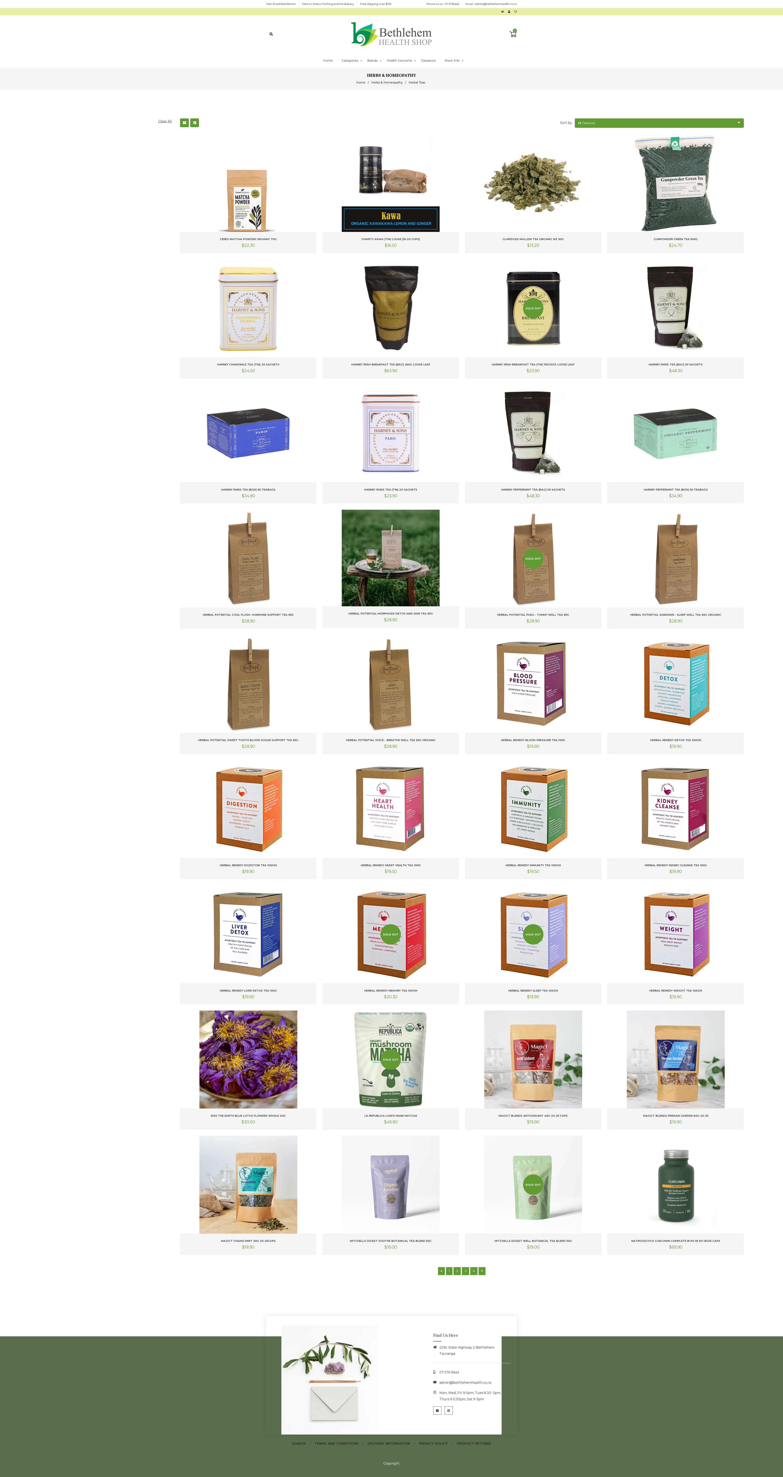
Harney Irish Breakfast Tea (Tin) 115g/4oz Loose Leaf (533, 364)
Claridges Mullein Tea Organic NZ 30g (533, 239)
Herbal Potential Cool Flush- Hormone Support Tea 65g (248, 614)
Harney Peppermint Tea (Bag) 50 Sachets (533, 489)
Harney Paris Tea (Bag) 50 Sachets (676, 364)
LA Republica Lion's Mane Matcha (390, 1115)
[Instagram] (449, 1410)
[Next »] (482, 1271)
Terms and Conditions (337, 1444)
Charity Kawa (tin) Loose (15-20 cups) (390, 239)
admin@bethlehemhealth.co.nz (496, 4)
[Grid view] (184, 122)
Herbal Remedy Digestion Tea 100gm (248, 865)
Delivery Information (389, 1444)
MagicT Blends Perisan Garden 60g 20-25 (675, 1115)
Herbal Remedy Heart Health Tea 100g (391, 865)
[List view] (194, 122)
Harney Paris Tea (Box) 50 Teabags (248, 489)
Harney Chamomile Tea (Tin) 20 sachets (248, 364)
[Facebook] (437, 1410)
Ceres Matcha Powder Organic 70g (248, 239)
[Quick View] (312, 140)
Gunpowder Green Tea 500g (676, 239)
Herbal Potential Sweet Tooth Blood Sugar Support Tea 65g (248, 740)
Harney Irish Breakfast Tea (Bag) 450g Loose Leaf (390, 364)
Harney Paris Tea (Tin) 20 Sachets (390, 489)
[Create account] (510, 11)
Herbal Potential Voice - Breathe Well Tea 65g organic (391, 740)
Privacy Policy (433, 1444)
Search (299, 1444)
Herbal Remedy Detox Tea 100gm (675, 740)
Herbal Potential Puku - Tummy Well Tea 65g (533, 614)
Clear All (165, 121)
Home (360, 82)
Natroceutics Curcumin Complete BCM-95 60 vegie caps (675, 1240)
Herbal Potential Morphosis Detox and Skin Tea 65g (390, 613)
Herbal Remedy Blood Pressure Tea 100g (533, 740)
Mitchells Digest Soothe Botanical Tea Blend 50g (390, 1240)
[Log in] (503, 11)
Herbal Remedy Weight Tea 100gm (675, 990)
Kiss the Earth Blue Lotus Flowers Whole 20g (248, 1115)
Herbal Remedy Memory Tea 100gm (390, 990)
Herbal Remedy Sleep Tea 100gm (533, 990)
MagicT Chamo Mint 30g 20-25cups (248, 1240)
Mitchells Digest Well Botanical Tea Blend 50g (533, 1240)
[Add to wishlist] (515, 11)
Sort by (566, 123)
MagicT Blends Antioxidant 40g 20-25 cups (533, 1115)
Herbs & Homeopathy (387, 82)
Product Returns (474, 1444)
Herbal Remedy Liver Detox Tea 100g (248, 990)
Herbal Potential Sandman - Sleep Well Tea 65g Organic (675, 614)
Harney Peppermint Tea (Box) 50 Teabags (676, 489)
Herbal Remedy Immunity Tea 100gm (533, 865)
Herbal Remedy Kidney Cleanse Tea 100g (676, 865)
